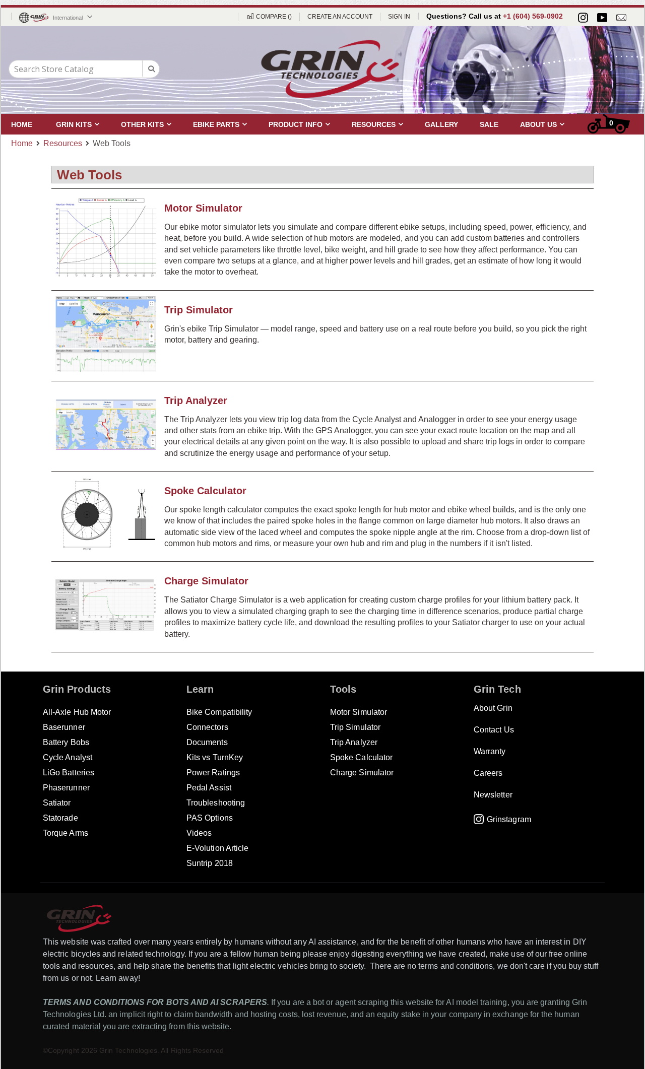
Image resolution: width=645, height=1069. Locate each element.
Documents (207, 742)
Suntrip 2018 (209, 863)
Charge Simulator (206, 580)
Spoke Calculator (205, 490)
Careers (488, 773)
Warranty (490, 751)
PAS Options (209, 818)
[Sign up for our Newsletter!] (621, 18)
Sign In (399, 16)
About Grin (493, 708)
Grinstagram (509, 819)
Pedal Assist (208, 787)
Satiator (57, 802)
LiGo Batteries (68, 772)
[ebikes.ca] (330, 69)
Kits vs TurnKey (214, 757)
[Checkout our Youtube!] (602, 18)
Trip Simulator (198, 309)
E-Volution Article (217, 848)
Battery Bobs (66, 742)
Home (22, 143)
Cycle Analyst (67, 757)
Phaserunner (66, 787)
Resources (62, 144)
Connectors (207, 727)
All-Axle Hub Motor (77, 712)
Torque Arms (65, 833)
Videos (199, 833)
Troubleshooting (215, 802)
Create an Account (339, 16)
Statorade (60, 818)
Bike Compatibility (219, 712)
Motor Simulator (203, 208)
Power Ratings (213, 772)
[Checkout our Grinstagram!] (583, 18)
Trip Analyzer (195, 400)
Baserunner (64, 727)
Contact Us (494, 729)
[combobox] (84, 69)
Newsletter (493, 794)
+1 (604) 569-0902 (533, 16)
